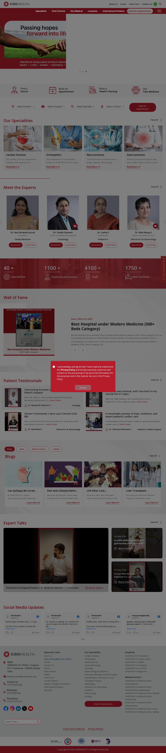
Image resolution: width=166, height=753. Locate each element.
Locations (93, 11)
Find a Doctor (58, 11)
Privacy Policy (68, 369)
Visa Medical (76, 11)
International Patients (114, 11)
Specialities (41, 11)
